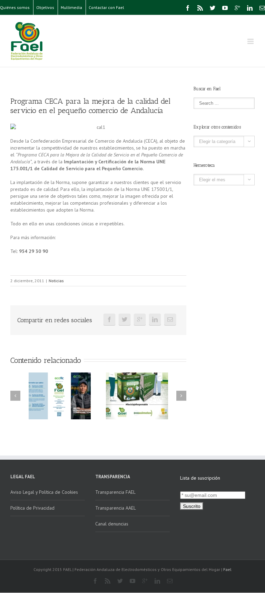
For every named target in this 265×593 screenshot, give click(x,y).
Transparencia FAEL (115, 492)
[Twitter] (212, 8)
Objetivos (45, 7)
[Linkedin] (250, 8)
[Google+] (237, 8)
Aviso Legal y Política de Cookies (44, 492)
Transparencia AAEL (115, 508)
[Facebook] (187, 8)
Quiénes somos (15, 7)
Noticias (56, 280)
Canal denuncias (111, 524)
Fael (227, 569)
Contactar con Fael (106, 7)
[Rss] (200, 8)
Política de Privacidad (32, 508)
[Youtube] (225, 8)
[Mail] (262, 8)
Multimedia (71, 7)
